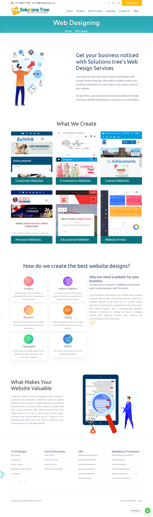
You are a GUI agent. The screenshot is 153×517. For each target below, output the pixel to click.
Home (70, 11)
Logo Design (15, 460)
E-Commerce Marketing (121, 478)
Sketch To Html (50, 464)
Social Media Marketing (120, 469)
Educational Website (74, 239)
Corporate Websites (29, 180)
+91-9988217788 (22, 3)
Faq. (140, 501)
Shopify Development (86, 469)
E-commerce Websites (75, 180)
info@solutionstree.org (45, 3)
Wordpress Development (88, 455)
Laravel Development (86, 473)
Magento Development (87, 460)
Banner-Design (17, 464)
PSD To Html (49, 455)
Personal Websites (28, 239)
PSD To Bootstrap (51, 460)
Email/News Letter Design (21, 469)
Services (80, 11)
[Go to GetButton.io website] (147, 514)
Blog (136, 11)
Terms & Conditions (128, 501)
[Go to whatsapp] (147, 510)
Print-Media (15, 473)
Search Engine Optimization (122, 455)
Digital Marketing (118, 460)
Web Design (15, 455)
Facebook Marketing (119, 473)
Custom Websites (117, 180)
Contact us (124, 11)
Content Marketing (119, 464)
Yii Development (84, 478)
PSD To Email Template (54, 469)
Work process (95, 11)
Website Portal (115, 239)
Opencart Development (87, 464)
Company (110, 11)
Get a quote (132, 3)
